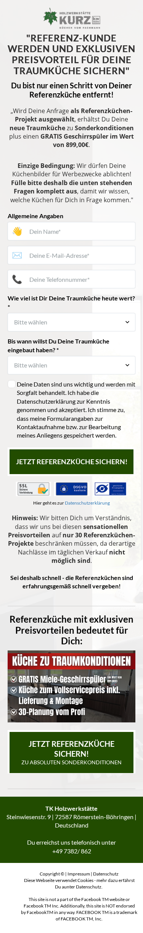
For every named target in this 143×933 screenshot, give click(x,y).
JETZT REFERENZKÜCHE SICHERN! (71, 461)
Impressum (78, 874)
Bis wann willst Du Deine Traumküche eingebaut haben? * (58, 345)
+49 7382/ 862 (71, 851)
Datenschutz (106, 874)
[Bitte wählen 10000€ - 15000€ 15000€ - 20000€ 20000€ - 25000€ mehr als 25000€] (71, 322)
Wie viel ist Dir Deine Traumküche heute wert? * (71, 302)
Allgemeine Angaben (35, 215)
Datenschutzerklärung (87, 503)
